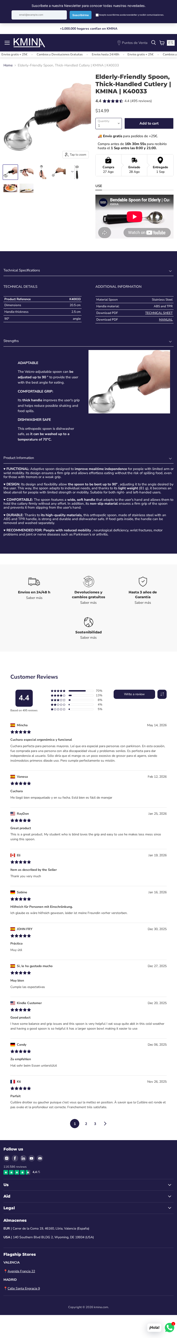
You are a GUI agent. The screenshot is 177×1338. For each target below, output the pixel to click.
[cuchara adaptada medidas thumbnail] (75, 172)
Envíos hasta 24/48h (92, 54)
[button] (162, 694)
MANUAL (166, 319)
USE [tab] (98, 186)
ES (170, 43)
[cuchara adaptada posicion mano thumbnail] (10, 172)
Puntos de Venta (135, 42)
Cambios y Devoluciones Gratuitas (47, 54)
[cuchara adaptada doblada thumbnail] (26, 172)
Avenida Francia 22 (21, 1271)
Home (8, 65)
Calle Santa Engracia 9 (24, 1288)
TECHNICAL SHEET (159, 313)
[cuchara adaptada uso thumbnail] (10, 188)
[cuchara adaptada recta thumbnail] (42, 172)
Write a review (134, 694)
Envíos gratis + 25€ (128, 54)
